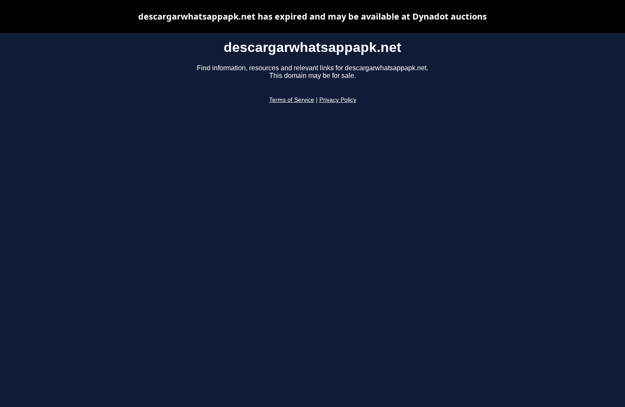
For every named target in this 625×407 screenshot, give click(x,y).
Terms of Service (291, 100)
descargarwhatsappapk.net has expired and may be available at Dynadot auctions (312, 16)
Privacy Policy (337, 100)
